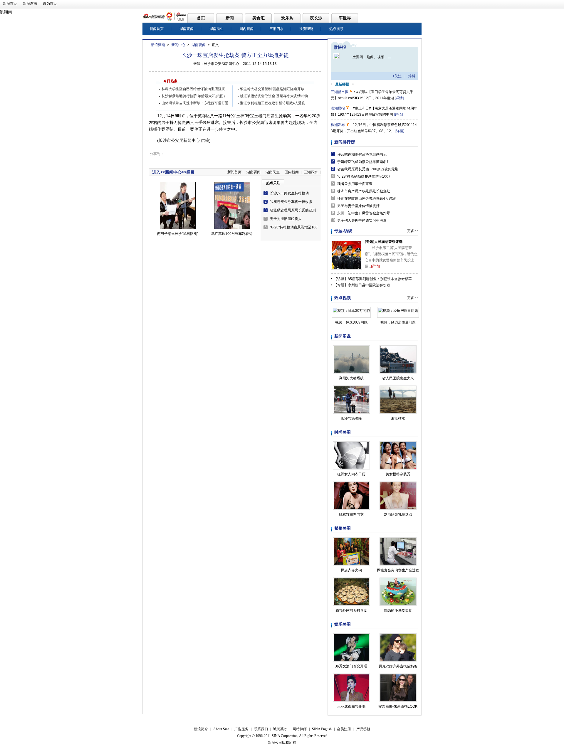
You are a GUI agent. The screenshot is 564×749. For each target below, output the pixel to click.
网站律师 (300, 729)
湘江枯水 (398, 418)
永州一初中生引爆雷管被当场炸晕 (363, 213)
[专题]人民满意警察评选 (383, 242)
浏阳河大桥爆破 (351, 378)
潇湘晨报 (338, 108)
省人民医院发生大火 (398, 378)
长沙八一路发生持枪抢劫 (289, 193)
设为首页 (50, 3)
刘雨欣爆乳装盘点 (398, 514)
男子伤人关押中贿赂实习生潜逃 (362, 220)
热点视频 (336, 29)
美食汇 (258, 18)
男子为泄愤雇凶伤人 (286, 219)
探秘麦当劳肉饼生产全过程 (398, 570)
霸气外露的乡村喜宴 (351, 610)
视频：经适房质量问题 (398, 322)
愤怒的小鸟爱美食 (398, 610)
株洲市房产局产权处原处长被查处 (363, 191)
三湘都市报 (339, 92)
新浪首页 (10, 3)
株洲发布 (338, 125)
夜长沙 (316, 18)
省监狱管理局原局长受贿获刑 (293, 210)
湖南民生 (216, 29)
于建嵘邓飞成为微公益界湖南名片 (363, 162)
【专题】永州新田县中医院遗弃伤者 (362, 285)
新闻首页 (157, 29)
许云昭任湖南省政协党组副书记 (362, 154)
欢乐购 (287, 18)
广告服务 (241, 729)
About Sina (221, 729)
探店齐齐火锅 (351, 570)
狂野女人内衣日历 (351, 474)
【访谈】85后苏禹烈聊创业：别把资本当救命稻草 (373, 279)
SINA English (322, 729)
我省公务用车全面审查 (354, 184)
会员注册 (344, 729)
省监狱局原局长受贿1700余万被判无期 (367, 169)
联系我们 (261, 729)
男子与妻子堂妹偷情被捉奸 (358, 206)
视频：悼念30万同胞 (351, 322)
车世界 (345, 18)
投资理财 (306, 29)
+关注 (397, 76)
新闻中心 (178, 45)
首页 (201, 18)
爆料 (411, 76)
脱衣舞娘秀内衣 (351, 514)
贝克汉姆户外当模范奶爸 (398, 666)
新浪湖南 (30, 3)
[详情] (399, 98)
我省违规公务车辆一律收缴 (291, 202)
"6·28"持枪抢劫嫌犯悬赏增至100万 (364, 176)
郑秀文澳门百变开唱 (351, 666)
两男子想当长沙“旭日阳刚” (177, 234)
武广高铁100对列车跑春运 (232, 234)
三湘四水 (276, 29)
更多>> (412, 231)
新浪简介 (201, 729)
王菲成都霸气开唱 (351, 706)
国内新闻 (246, 29)
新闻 (230, 18)
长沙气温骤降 (351, 418)
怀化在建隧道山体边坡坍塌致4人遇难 (366, 198)
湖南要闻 (186, 29)
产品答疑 (363, 729)
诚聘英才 (280, 729)
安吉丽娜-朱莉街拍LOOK (397, 706)
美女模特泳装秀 (398, 474)
